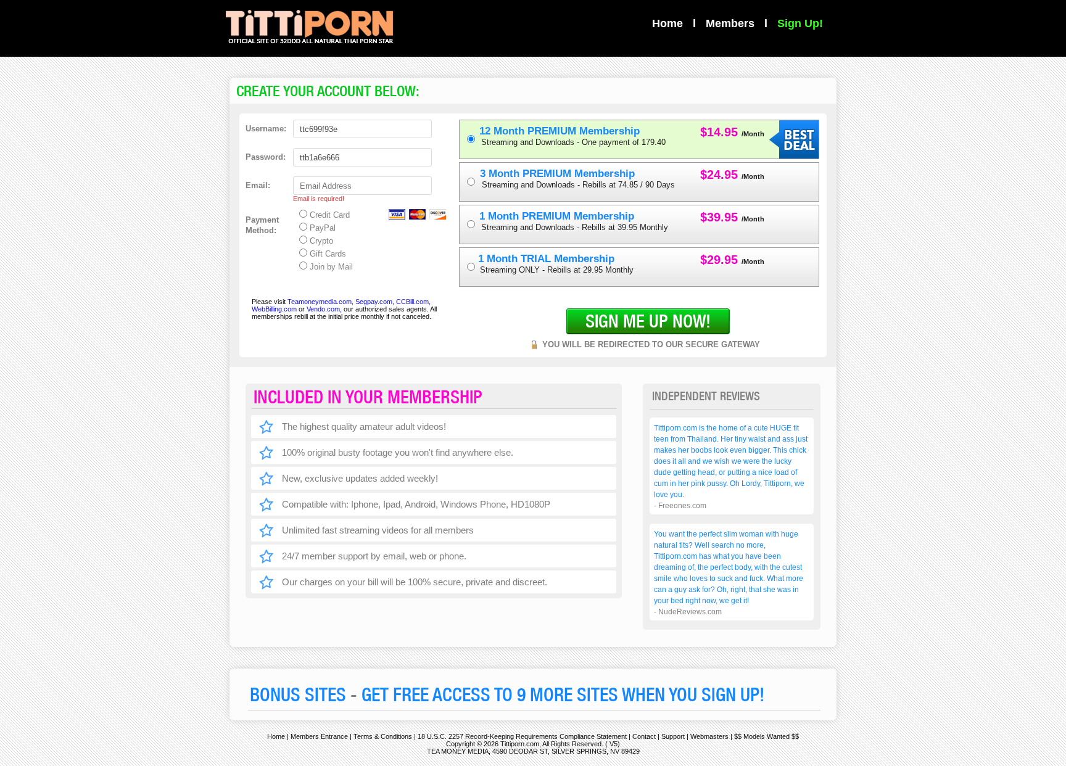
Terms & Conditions (382, 736)
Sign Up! (800, 23)
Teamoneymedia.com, (320, 301)
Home (667, 23)
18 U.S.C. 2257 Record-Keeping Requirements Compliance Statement (522, 736)
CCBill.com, (413, 301)
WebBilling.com (275, 309)
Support (673, 736)
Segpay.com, (374, 301)
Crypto (320, 240)
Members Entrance (319, 736)
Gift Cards (326, 253)
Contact (644, 736)
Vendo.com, (324, 309)
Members (730, 23)
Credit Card (328, 215)
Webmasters (709, 736)
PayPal (321, 228)
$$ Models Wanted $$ (766, 736)
